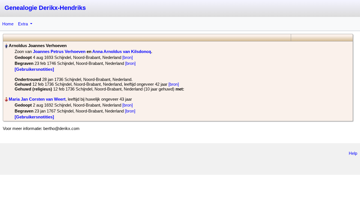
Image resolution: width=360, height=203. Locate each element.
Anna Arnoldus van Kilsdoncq (121, 51)
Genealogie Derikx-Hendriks (45, 7)
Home (8, 23)
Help (353, 153)
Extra (23, 23)
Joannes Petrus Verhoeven (59, 51)
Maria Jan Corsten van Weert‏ (37, 99)
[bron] (127, 57)
